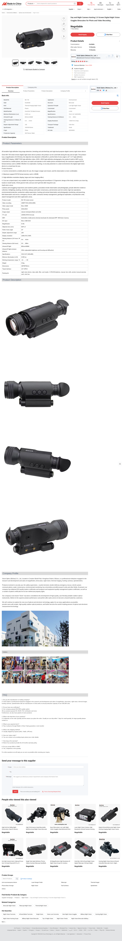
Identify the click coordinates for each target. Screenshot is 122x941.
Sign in (118, 5)
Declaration (79, 934)
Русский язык (45, 930)
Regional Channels (82, 928)
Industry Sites (72, 928)
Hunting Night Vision (101, 914)
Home (3, 12)
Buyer (79, 9)
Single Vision (39, 914)
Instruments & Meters (12, 12)
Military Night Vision (86, 914)
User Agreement (71, 934)
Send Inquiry (83, 34)
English (19, 930)
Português (31, 930)
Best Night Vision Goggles (70, 914)
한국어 (75, 930)
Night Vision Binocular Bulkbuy (79, 918)
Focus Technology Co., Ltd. (49, 934)
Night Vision (36, 12)
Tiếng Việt (101, 930)
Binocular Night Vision (9, 905)
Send (15, 791)
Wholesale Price (63, 928)
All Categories (8, 9)
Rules (119, 9)
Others (4, 889)
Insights (106, 928)
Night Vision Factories (9, 914)
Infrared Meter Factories (26, 914)
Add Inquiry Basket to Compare (35, 69)
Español (25, 930)
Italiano (52, 930)
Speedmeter (94, 885)
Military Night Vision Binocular (30, 918)
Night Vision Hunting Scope (10, 918)
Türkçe (95, 930)
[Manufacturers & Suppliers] (11, 4)
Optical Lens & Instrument (25, 12)
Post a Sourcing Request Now (51, 791)
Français (38, 930)
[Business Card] (117, 95)
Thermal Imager (95, 882)
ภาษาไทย (90, 930)
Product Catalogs (27, 879)
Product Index (92, 928)
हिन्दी (85, 930)
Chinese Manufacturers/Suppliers (40, 928)
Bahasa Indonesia (110, 930)
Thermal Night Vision (41, 905)
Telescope (63, 882)
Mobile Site (99, 928)
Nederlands (64, 930)
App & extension (98, 9)
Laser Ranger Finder (37, 882)
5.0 (98, 90)
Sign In (73, 79)
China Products (26, 928)
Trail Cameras (65, 885)
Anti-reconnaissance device (9, 882)
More (3, 922)
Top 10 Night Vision (47, 918)
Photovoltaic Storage (7, 885)
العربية (70, 930)
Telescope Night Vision (25, 905)
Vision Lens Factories (53, 914)
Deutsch (58, 930)
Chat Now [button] (109, 34)
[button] (82, 91)
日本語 (80, 930)
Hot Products (17, 928)
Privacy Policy (87, 934)
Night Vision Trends (62, 918)
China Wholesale (54, 928)
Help (88, 9)
